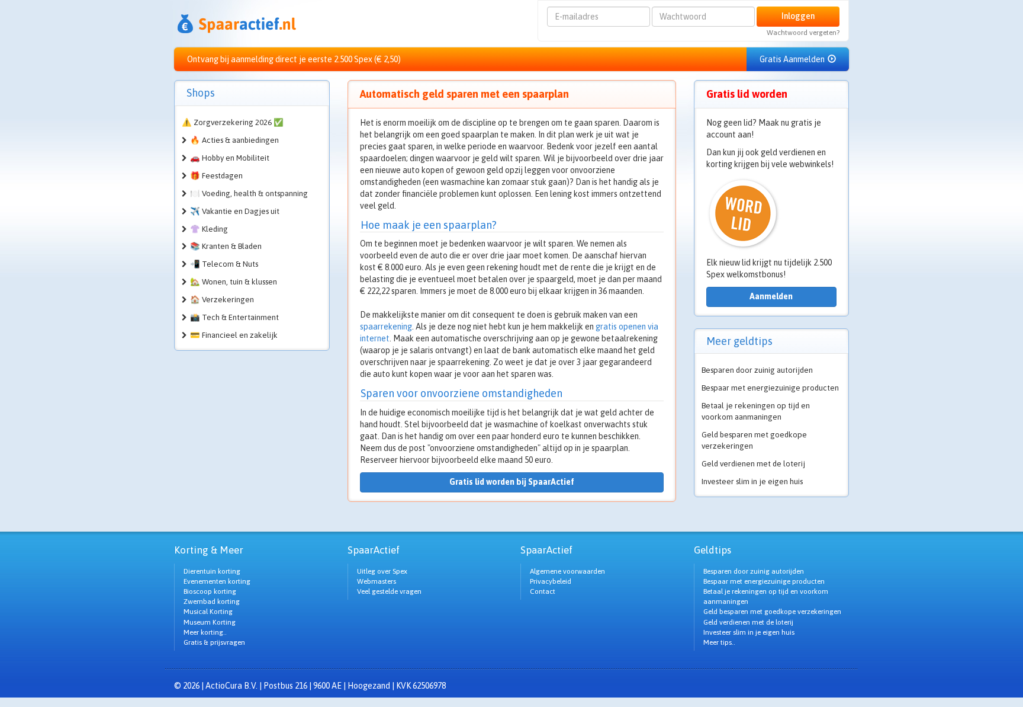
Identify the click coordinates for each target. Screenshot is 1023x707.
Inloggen (798, 16)
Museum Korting (210, 622)
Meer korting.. (205, 632)
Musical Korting (208, 611)
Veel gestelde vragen (389, 591)
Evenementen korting (217, 581)
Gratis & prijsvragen (214, 642)
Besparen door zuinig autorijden (757, 370)
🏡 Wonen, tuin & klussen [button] (233, 281)
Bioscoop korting (210, 591)
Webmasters (376, 581)
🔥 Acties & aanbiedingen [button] (234, 140)
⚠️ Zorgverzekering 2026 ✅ (233, 122)
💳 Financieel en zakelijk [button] (234, 335)
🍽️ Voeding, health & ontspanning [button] (249, 193)
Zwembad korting (212, 601)
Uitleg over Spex (382, 571)
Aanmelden (771, 296)
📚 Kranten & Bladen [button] (226, 246)
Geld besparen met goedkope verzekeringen (754, 440)
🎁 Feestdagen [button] (216, 175)
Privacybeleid (550, 581)
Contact (542, 591)
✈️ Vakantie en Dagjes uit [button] (234, 211)
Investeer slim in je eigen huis (752, 481)
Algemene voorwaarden (567, 571)
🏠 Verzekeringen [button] (222, 299)
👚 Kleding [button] (209, 229)
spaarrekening (386, 326)
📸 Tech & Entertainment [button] (234, 317)
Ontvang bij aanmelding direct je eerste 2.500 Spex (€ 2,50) (294, 59)
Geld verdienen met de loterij (753, 463)
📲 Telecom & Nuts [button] (224, 264)
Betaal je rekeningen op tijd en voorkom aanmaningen (756, 411)
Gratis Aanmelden (793, 59)
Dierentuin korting (212, 571)
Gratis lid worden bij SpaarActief (511, 482)
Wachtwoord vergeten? (803, 32)
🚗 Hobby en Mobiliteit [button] (229, 157)
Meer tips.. (719, 642)
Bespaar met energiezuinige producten (770, 387)
